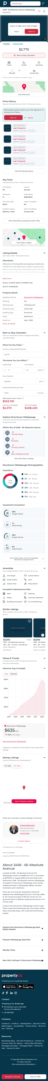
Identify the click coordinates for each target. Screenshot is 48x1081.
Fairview (38, 885)
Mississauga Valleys (26, 885)
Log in (16, 31)
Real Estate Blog (8, 1041)
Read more (7, 279)
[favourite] (39, 11)
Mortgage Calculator (10, 1046)
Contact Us (39, 1041)
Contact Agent (24, 841)
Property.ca (6, 981)
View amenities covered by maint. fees (24, 221)
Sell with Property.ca (25, 1041)
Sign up (31, 31)
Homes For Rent (13, 1048)
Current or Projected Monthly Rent (14, 349)
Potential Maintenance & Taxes (13, 387)
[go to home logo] (12, 975)
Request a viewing (12, 1077)
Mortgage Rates (26, 1046)
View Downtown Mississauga (14, 741)
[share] (44, 11)
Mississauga (7, 12)
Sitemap (9, 1028)
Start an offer (35, 1077)
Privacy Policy (31, 1026)
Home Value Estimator (33, 1043)
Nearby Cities (9, 950)
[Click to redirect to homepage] (5, 3)
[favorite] (29, 621)
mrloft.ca (15, 1024)
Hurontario (7, 888)
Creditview (19, 888)
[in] (16, 993)
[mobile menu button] (44, 3)
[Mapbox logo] (8, 802)
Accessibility (19, 1026)
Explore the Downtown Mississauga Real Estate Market (21, 928)
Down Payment (8, 376)
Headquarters (25, 1024)
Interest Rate (7, 364)
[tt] (3, 993)
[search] (25, 3)
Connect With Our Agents (12, 1043)
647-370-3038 (24, 833)
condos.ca (6, 1024)
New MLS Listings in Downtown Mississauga (23, 960)
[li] (12, 993)
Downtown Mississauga (33, 297)
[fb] (8, 993)
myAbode (19, 981)
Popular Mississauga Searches (16, 940)
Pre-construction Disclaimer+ (24, 1064)
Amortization (29, 364)
